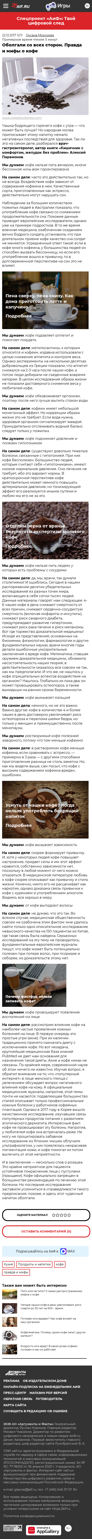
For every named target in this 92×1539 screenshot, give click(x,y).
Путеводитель (49, 1399)
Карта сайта (14, 1405)
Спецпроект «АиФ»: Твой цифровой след (46, 21)
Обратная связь (17, 1399)
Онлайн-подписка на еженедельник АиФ (41, 1387)
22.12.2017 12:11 (12, 35)
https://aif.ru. (61, 1509)
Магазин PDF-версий (48, 1393)
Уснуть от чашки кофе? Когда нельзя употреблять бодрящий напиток (42, 811)
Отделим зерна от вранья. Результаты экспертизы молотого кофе (45, 531)
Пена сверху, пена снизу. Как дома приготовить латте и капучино (39, 301)
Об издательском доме (45, 1381)
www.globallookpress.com (22, 118)
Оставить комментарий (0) (46, 1231)
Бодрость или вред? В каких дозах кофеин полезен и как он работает (49, 1347)
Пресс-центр (14, 1393)
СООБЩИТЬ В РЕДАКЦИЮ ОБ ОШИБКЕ (35, 1411)
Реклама (11, 1381)
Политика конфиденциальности (29, 1516)
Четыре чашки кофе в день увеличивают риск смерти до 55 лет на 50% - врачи (51, 1306)
